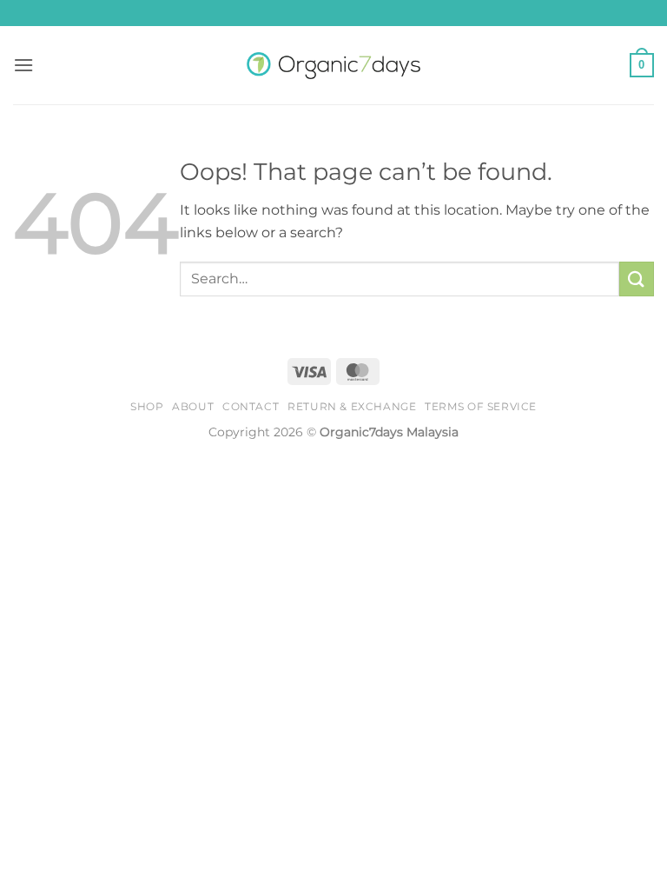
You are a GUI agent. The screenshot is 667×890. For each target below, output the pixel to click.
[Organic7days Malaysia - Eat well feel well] (333, 65)
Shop (146, 406)
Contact (250, 406)
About (193, 406)
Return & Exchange (351, 406)
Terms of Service (481, 406)
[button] (23, 64)
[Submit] (636, 279)
